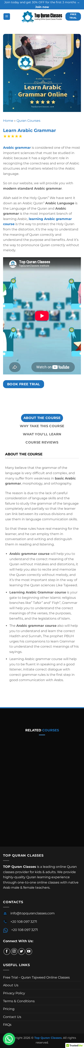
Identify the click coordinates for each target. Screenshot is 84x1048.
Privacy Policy (14, 993)
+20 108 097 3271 (23, 922)
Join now (42, 7)
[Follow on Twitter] (21, 951)
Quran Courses (28, 121)
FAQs (7, 1025)
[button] (6, 16)
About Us (10, 985)
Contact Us (12, 1017)
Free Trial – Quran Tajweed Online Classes (36, 977)
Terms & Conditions (19, 1001)
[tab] (42, 418)
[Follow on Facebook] (6, 951)
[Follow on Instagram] (14, 951)
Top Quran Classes (48, 1038)
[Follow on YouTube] (28, 951)
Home (8, 121)
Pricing (8, 1009)
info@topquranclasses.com (32, 913)
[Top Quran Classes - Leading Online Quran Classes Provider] (42, 16)
